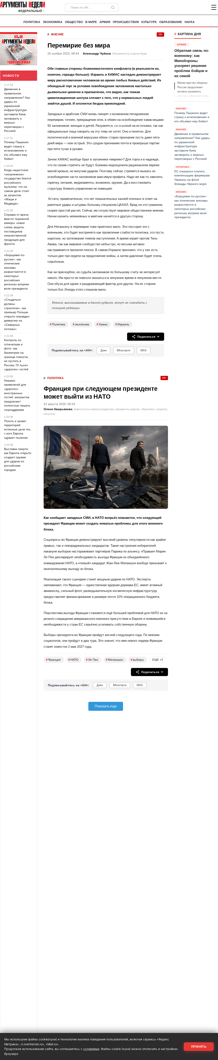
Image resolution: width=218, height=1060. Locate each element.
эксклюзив (81, 324)
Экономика (52, 22)
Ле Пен (92, 659)
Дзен (103, 350)
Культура (149, 22)
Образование (170, 22)
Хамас (102, 324)
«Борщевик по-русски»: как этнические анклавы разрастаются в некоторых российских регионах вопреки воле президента (16, 271)
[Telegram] (191, 7)
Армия (104, 22)
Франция (53, 659)
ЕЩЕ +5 (157, 659)
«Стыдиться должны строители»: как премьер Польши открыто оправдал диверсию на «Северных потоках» (16, 314)
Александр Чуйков (97, 53)
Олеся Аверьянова (58, 409)
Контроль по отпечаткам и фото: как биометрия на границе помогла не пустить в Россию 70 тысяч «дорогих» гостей (16, 354)
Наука (190, 22)
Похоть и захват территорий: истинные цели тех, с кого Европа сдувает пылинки (17, 429)
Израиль (122, 324)
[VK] (202, 7)
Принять (199, 1046)
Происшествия (126, 22)
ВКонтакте (123, 350)
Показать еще (106, 706)
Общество (74, 22)
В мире (91, 22)
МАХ (144, 350)
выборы (137, 659)
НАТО (73, 659)
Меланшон (114, 659)
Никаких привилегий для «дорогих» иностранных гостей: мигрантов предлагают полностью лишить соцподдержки (17, 395)
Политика (31, 22)
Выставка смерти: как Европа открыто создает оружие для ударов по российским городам (17, 459)
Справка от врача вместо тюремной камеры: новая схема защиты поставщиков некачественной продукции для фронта (16, 229)
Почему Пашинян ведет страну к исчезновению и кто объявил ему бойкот (16, 150)
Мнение (57, 34)
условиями (91, 1049)
